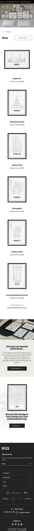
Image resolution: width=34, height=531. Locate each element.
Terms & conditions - (12, 528)
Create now (16, 426)
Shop (7, 6)
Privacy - (20, 528)
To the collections (15, 368)
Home (3, 32)
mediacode (23, 530)
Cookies (25, 528)
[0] (31, 7)
